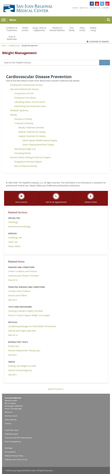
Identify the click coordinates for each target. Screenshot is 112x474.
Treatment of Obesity (23, 123)
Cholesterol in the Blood (25, 97)
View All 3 (12, 374)
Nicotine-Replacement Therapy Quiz (24, 350)
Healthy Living (93, 29)
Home (75, 8)
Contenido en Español (99, 41)
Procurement (10, 452)
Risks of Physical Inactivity (25, 166)
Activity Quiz (13, 346)
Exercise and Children (17, 295)
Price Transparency (13, 441)
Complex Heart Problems (19, 291)
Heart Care (13, 242)
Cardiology (13, 222)
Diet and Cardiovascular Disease (24, 89)
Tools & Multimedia (12, 37)
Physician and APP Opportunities (18, 437)
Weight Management (30, 45)
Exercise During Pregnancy (20, 370)
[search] (50, 62)
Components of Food (23, 93)
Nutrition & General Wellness (57, 29)
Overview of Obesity (23, 119)
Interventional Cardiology (19, 226)
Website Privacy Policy (14, 455)
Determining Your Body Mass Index (30, 106)
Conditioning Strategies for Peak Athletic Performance (32, 326)
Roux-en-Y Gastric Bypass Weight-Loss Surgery (29, 315)
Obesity (13, 114)
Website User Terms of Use (16, 459)
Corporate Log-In (12, 430)
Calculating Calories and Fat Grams (29, 102)
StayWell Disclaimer (55, 389)
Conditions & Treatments (11, 29)
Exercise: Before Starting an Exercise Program (30, 157)
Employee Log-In (11, 434)
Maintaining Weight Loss (25, 149)
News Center (82, 29)
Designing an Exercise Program (28, 161)
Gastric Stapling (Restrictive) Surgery (38, 144)
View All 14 (13, 280)
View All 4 (12, 300)
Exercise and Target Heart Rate (22, 330)
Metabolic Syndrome (19, 110)
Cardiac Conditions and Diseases (22, 271)
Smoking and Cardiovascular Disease (26, 85)
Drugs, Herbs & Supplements (39, 29)
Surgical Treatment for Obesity (31, 136)
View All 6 (12, 355)
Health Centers (25, 29)
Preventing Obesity (22, 153)
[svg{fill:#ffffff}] (102, 4)
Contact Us (95, 8)
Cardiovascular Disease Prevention (23, 275)
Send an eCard (11, 416)
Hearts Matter (14, 246)
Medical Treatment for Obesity (31, 132)
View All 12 (13, 335)
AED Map (8, 448)
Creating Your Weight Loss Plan (22, 366)
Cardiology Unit (15, 237)
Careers (105, 8)
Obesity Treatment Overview (31, 127)
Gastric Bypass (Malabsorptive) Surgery (39, 140)
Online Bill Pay (11, 419)
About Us (83, 8)
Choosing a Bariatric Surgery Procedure (25, 311)
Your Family (71, 29)
